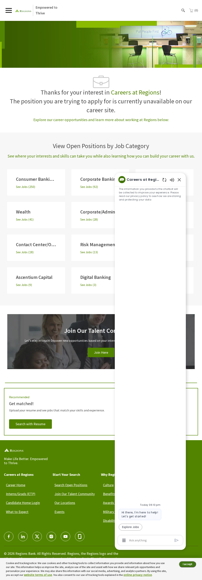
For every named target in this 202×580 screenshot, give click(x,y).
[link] (101, 346)
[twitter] (37, 536)
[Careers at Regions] (23, 10)
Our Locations (64, 502)
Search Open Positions (70, 485)
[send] (176, 540)
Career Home (15, 485)
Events (59, 511)
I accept (187, 564)
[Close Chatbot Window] (179, 179)
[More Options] (124, 540)
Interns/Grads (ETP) (20, 494)
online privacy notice (137, 575)
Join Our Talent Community (74, 494)
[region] (150, 360)
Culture (108, 485)
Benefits (109, 494)
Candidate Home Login (23, 502)
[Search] (183, 10)
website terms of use (38, 575)
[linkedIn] (23, 536)
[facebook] (8, 536)
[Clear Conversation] (164, 179)
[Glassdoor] (79, 536)
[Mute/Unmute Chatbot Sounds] (172, 180)
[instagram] (51, 536)
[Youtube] (65, 536)
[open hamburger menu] (8, 10)
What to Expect (17, 511)
